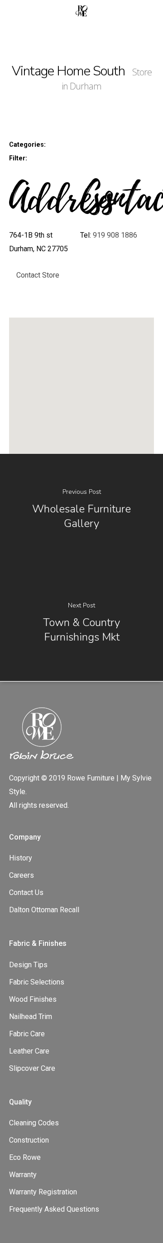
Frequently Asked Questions (54, 1209)
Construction (29, 1140)
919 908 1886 (115, 235)
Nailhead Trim (30, 1016)
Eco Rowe (25, 1157)
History (20, 858)
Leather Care (29, 1051)
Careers (21, 875)
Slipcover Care (32, 1068)
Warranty (23, 1174)
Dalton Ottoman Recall (44, 909)
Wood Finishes (33, 999)
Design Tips (28, 964)
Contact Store (37, 275)
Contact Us (26, 892)
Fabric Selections (36, 982)
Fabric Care (27, 1033)
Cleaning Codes (34, 1123)
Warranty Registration (43, 1192)
